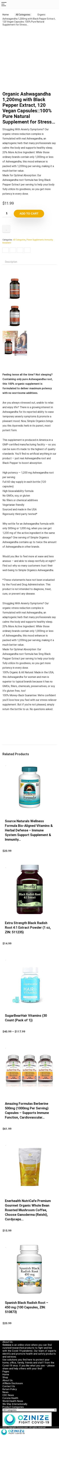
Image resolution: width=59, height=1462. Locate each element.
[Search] (54, 4)
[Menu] (4, 4)
